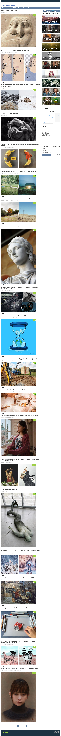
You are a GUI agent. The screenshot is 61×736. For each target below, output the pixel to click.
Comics (24, 7)
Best (7, 0)
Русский (48, 11)
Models (19, 7)
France (14, 644)
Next (27, 726)
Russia (14, 52)
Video (29, 7)
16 (49, 119)
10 (52, 117)
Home (3, 0)
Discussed (11, 0)
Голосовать (47, 154)
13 (58, 117)
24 (52, 120)
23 (49, 120)
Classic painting (4, 579)
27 (58, 120)
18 (54, 119)
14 (44, 119)
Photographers (47, 152)
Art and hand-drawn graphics (7, 52)
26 (56, 120)
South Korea (15, 391)
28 (44, 122)
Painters (46, 150)
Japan (14, 417)
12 (56, 117)
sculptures (3, 12)
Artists (3, 7)
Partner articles (5, 732)
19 (56, 119)
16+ (6, 115)
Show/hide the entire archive (48, 138)
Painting (15, 7)
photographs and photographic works (8, 88)
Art (45, 148)
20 (58, 119)
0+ (6, 12)
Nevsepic (10, 5)
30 (49, 122)
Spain (14, 317)
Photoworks (9, 7)
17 (52, 119)
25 (54, 120)
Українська (56, 11)
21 (44, 120)
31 (52, 122)
